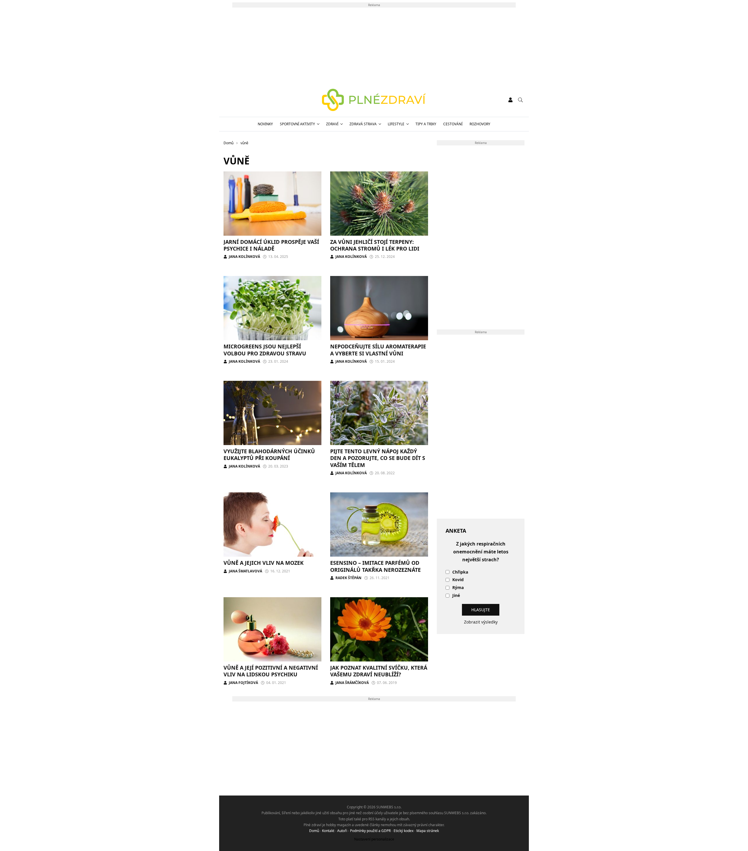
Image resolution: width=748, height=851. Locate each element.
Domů (314, 830)
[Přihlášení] (510, 100)
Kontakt (328, 830)
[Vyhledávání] (520, 100)
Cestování (453, 123)
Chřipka (460, 572)
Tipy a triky (425, 123)
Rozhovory (480, 123)
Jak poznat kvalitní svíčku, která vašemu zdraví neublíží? (378, 671)
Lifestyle (396, 123)
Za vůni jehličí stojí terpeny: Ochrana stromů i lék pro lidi (374, 245)
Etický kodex (403, 830)
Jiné (456, 595)
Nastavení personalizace (374, 839)
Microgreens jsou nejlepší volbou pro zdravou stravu (265, 350)
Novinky (265, 123)
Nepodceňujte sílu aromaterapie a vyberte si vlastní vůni (378, 350)
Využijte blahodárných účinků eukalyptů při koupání (269, 454)
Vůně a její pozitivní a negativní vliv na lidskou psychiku (271, 671)
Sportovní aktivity (297, 123)
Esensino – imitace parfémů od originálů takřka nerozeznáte (375, 566)
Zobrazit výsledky (481, 622)
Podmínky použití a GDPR (370, 830)
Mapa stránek (427, 830)
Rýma (458, 587)
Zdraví (332, 123)
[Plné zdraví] (374, 100)
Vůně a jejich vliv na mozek (264, 562)
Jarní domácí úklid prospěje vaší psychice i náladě (271, 245)
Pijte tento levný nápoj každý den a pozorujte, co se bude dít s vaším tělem (377, 458)
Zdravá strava (363, 123)
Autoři (342, 830)
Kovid (458, 579)
